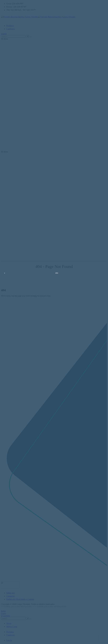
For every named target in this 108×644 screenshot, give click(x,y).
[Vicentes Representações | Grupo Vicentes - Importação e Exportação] (38, 17)
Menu (8, 623)
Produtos (10, 26)
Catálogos (10, 29)
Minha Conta (11, 626)
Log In (9, 640)
